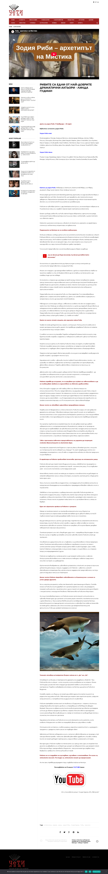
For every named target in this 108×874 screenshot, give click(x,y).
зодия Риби (66, 825)
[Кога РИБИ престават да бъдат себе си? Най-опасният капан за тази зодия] (14, 119)
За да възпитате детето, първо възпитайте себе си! (27, 182)
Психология (45, 19)
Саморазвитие (58, 19)
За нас (68, 857)
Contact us (95, 857)
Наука (13, 22)
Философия (33, 19)
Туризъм (32, 22)
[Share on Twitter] (64, 832)
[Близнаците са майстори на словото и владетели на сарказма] (14, 193)
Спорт (72, 22)
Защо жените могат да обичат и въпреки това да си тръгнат (56, 840)
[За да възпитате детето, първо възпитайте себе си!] (14, 183)
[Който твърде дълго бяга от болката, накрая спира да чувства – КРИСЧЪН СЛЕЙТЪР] (14, 90)
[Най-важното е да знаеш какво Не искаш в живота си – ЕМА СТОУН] (14, 154)
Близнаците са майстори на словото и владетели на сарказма (28, 192)
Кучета (80, 22)
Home (13, 19)
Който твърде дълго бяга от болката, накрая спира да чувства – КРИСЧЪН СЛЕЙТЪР (28, 90)
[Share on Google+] (69, 832)
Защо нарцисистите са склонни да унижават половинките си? (27, 143)
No (90, 871)
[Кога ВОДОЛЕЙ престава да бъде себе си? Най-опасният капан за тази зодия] (14, 129)
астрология (47, 825)
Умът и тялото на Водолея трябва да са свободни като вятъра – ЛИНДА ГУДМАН (81, 841)
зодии (60, 825)
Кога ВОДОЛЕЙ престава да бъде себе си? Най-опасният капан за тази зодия (28, 129)
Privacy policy (96, 871)
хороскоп (87, 825)
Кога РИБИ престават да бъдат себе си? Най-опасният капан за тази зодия (27, 119)
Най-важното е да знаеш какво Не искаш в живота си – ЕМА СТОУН (28, 153)
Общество (71, 19)
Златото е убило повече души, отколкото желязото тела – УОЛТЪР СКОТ (28, 100)
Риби (82, 825)
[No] (106, 871)
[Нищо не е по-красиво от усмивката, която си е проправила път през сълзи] (14, 174)
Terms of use (86, 857)
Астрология (44, 22)
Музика (54, 22)
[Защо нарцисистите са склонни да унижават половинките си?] (14, 144)
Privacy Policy (76, 857)
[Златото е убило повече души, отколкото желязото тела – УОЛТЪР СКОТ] (14, 100)
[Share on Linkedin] (78, 832)
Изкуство (22, 22)
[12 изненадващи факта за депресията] (14, 164)
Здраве (91, 19)
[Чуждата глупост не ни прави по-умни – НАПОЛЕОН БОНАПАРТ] (14, 110)
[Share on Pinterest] (73, 832)
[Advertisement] (69, 108)
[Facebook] (93, 2)
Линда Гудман (75, 825)
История (81, 19)
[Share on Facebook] (60, 832)
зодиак (55, 825)
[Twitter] (95, 2)
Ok (86, 871)
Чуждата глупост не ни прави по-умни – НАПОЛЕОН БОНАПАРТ (27, 109)
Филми (63, 22)
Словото (22, 19)
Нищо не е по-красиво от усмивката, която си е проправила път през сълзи (28, 173)
